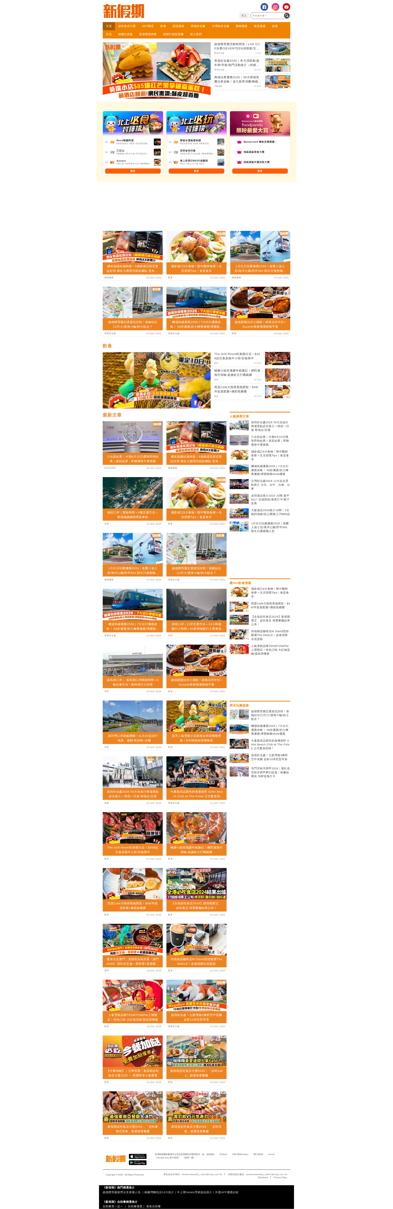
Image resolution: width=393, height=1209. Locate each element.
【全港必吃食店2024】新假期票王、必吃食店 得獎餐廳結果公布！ (270, 620)
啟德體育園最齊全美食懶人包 (122, 1192)
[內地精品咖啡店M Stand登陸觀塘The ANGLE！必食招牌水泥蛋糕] (239, 634)
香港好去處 (198, 26)
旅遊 (275, 26)
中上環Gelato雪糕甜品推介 (194, 1192)
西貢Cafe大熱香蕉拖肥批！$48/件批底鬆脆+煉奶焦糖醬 (270, 605)
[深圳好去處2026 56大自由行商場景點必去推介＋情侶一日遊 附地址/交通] (239, 425)
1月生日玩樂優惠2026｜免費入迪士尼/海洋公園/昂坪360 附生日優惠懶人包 (270, 527)
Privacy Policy (280, 1177)
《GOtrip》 (223, 1154)
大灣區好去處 (220, 26)
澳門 (106, 970)
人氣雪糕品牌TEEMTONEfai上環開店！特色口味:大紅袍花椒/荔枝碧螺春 (270, 649)
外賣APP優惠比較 (227, 1192)
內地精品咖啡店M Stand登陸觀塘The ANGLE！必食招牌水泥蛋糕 (270, 635)
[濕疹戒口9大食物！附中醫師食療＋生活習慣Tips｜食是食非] (239, 455)
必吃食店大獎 (127, 26)
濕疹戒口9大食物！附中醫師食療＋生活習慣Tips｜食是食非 (270, 455)
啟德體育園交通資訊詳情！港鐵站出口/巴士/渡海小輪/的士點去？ (270, 715)
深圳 (106, 524)
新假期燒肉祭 (148, 34)
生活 (109, 34)
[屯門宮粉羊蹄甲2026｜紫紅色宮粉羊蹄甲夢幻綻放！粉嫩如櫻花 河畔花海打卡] (239, 772)
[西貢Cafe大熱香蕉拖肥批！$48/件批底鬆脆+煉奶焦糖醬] (239, 607)
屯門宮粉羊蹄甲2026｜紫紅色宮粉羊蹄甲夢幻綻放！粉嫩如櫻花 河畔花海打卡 (270, 772)
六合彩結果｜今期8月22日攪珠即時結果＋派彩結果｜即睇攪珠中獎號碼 (270, 440)
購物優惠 (241, 26)
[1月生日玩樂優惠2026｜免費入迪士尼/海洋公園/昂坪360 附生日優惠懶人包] (239, 527)
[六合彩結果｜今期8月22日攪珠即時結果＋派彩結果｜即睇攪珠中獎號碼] (239, 440)
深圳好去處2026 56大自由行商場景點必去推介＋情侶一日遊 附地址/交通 (270, 426)
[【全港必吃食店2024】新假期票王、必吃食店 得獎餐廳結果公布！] (239, 620)
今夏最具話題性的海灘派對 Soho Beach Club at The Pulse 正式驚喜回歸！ (270, 744)
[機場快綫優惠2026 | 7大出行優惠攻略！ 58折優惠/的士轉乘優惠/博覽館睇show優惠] (239, 469)
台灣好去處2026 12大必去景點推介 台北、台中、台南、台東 (270, 484)
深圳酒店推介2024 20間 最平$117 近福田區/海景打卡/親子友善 (270, 499)
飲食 (163, 26)
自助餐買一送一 (113, 1206)
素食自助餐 (153, 1206)
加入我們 (196, 34)
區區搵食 (178, 26)
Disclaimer (263, 1177)
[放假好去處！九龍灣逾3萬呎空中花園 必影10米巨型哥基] (239, 758)
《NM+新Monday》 (240, 1154)
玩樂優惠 (218, 86)
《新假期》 (210, 1154)
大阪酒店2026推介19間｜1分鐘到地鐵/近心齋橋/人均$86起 (270, 512)
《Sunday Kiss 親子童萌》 (167, 1157)
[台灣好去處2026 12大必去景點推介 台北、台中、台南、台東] (239, 484)
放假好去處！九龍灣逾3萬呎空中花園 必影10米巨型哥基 (269, 757)
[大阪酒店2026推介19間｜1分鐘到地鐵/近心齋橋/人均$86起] (239, 513)
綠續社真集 (125, 34)
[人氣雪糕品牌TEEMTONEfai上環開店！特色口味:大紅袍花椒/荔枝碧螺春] (239, 649)
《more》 (271, 1154)
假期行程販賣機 (173, 34)
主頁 (109, 26)
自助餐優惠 (135, 1206)
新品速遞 (260, 26)
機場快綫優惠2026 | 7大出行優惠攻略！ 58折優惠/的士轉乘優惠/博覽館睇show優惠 (270, 470)
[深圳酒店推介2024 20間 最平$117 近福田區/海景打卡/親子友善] (239, 499)
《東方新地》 (258, 1154)
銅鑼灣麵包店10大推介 (159, 1192)
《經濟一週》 (189, 1157)
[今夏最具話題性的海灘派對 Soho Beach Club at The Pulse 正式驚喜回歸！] (239, 744)
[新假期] (149, 11)
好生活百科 (110, 468)
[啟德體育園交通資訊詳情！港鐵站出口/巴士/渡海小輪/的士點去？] (239, 715)
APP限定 (148, 26)
